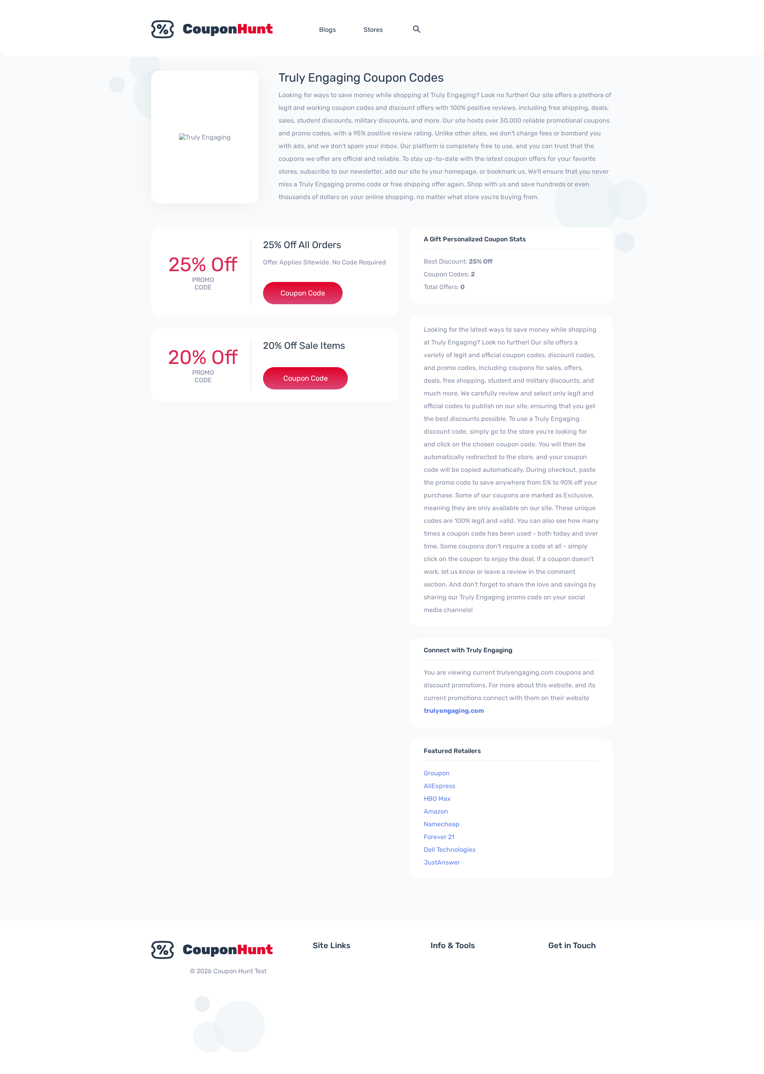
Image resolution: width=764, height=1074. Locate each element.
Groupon (437, 773)
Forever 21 (439, 837)
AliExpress (439, 786)
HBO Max (437, 798)
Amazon (436, 811)
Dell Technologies (450, 849)
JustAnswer (442, 862)
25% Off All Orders (302, 244)
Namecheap (442, 824)
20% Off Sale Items (304, 345)
